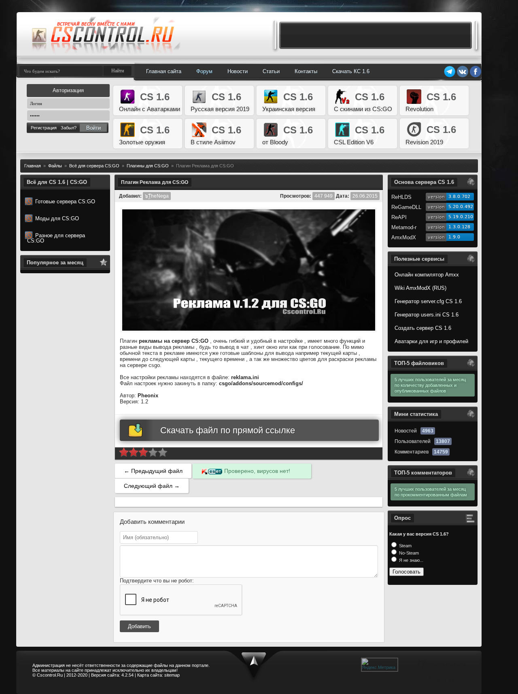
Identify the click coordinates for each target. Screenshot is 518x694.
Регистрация (44, 127)
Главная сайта (163, 71)
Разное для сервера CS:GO (56, 238)
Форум (204, 71)
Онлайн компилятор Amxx (427, 275)
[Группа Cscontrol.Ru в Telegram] (450, 76)
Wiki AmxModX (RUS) (420, 288)
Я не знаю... (410, 560)
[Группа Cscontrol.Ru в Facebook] (475, 76)
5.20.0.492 (460, 206)
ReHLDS (401, 197)
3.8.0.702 (459, 196)
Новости (237, 71)
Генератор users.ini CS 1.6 (427, 315)
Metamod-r (403, 227)
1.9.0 (454, 237)
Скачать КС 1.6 (350, 71)
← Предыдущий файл (153, 471)
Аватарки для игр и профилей (431, 341)
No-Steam (408, 553)
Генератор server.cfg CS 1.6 (428, 301)
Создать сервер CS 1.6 (423, 328)
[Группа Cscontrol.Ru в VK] (462, 76)
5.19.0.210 (460, 216)
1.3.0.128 (459, 227)
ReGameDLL (406, 207)
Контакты (306, 71)
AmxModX (403, 237)
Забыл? (68, 127)
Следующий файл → (152, 486)
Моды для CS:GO (57, 218)
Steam (405, 545)
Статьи (271, 71)
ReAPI (399, 217)
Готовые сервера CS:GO (65, 201)
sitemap (172, 675)
